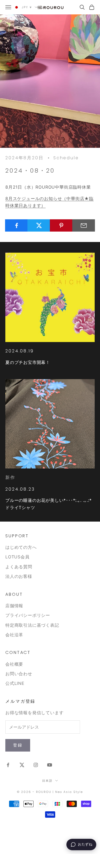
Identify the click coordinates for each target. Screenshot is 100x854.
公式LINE (15, 683)
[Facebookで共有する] (16, 225)
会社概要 (14, 664)
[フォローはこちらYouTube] (49, 765)
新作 (10, 477)
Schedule (66, 158)
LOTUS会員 (17, 556)
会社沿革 (14, 634)
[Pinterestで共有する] (61, 225)
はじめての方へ (21, 547)
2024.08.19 (19, 351)
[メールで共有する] (84, 225)
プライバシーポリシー (27, 615)
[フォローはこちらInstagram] (35, 765)
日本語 (47, 780)
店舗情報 (14, 605)
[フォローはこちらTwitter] (22, 765)
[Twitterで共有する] (39, 225)
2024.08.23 (20, 489)
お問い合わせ (18, 673)
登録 (17, 745)
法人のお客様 (18, 576)
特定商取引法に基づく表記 (32, 625)
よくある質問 (18, 566)
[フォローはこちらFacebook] (8, 765)
